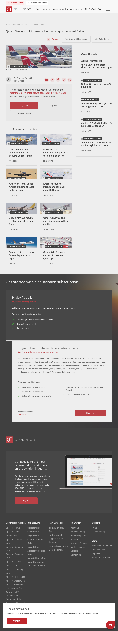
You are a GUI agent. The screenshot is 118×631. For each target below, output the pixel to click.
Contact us (22, 415)
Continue (17, 621)
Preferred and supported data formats (56, 538)
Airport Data (11, 536)
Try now (24, 105)
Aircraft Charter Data (15, 581)
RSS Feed (69, 80)
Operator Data (12, 532)
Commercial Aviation (21, 25)
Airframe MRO (81, 9)
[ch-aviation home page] (18, 9)
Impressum (97, 553)
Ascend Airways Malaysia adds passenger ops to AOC (97, 105)
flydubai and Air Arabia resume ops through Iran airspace (97, 144)
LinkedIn (46, 80)
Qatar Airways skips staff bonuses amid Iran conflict (55, 221)
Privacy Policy (98, 550)
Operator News (13, 528)
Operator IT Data (13, 562)
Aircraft (62, 9)
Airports (70, 9)
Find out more (24, 113)
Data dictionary (56, 550)
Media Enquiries (78, 547)
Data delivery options (58, 546)
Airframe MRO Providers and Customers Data (13, 595)
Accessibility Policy (101, 557)
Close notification (111, 606)
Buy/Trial (92, 9)
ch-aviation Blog (78, 532)
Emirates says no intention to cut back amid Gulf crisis (54, 186)
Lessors (55, 9)
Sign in (100, 9)
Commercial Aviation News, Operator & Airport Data (38, 93)
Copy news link (64, 80)
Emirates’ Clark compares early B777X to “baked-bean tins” (55, 152)
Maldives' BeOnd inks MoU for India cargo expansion (97, 124)
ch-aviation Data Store (37, 3)
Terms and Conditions (102, 546)
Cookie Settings (99, 532)
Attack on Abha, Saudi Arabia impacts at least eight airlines (21, 186)
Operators (46, 9)
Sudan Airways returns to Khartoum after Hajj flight (21, 221)
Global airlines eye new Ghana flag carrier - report (21, 255)
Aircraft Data (12, 565)
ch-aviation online (15, 3)
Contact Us (76, 555)
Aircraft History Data (15, 577)
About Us (75, 528)
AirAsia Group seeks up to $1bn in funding (97, 85)
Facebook (58, 80)
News (38, 9)
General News (38, 25)
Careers (74, 551)
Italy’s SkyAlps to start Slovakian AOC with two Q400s (97, 66)
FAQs (94, 528)
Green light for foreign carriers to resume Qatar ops (55, 255)
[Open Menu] (108, 9)
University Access (79, 543)
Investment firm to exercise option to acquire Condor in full (20, 152)
